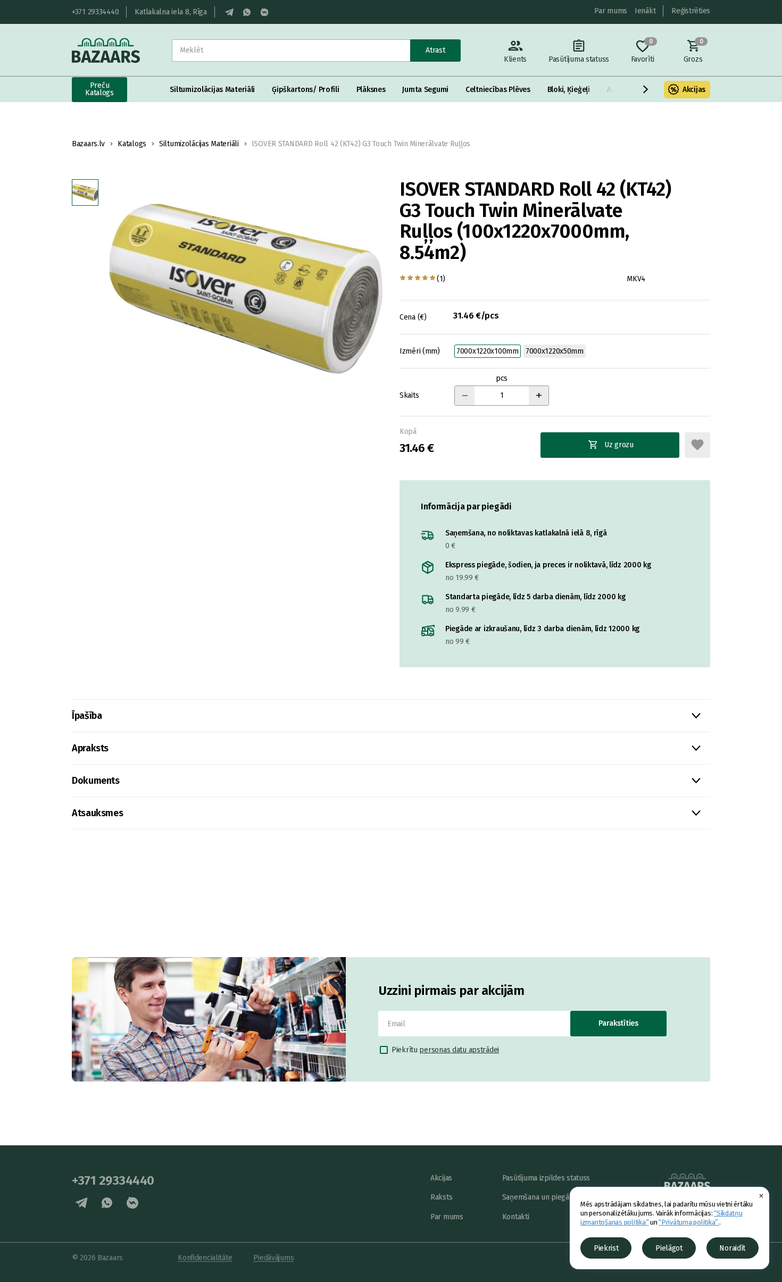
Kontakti (515, 1216)
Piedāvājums (273, 1257)
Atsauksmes (97, 813)
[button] (646, 89)
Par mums (610, 10)
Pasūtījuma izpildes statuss (546, 1178)
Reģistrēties (690, 10)
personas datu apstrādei (459, 1049)
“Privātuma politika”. (689, 1222)
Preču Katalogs (99, 89)
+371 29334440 (95, 11)
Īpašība (87, 716)
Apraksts (90, 748)
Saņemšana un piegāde (539, 1197)
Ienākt (645, 10)
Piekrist (606, 1248)
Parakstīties (618, 1023)
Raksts (441, 1197)
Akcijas (694, 89)
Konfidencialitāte (205, 1257)
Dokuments (96, 780)
